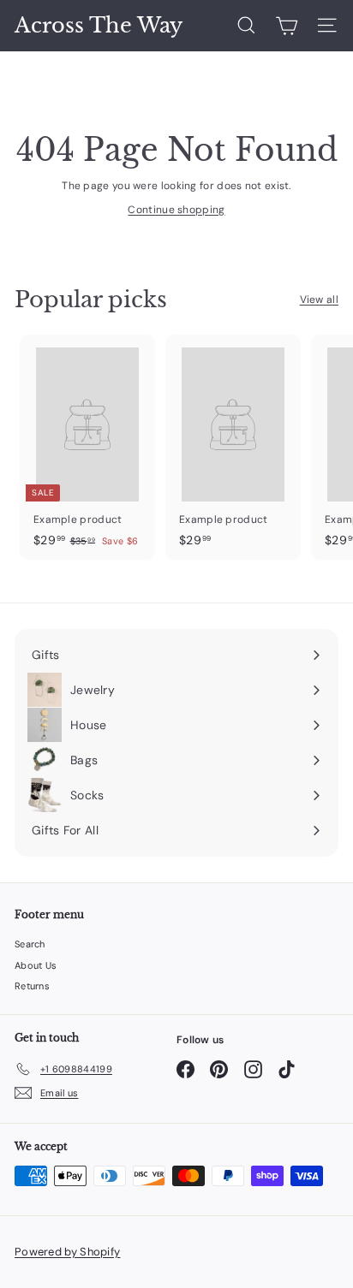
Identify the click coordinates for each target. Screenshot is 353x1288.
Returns (32, 986)
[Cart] (286, 25)
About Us (36, 965)
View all (319, 299)
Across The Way (98, 26)
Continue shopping (176, 210)
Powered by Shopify (67, 1251)
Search (30, 944)
